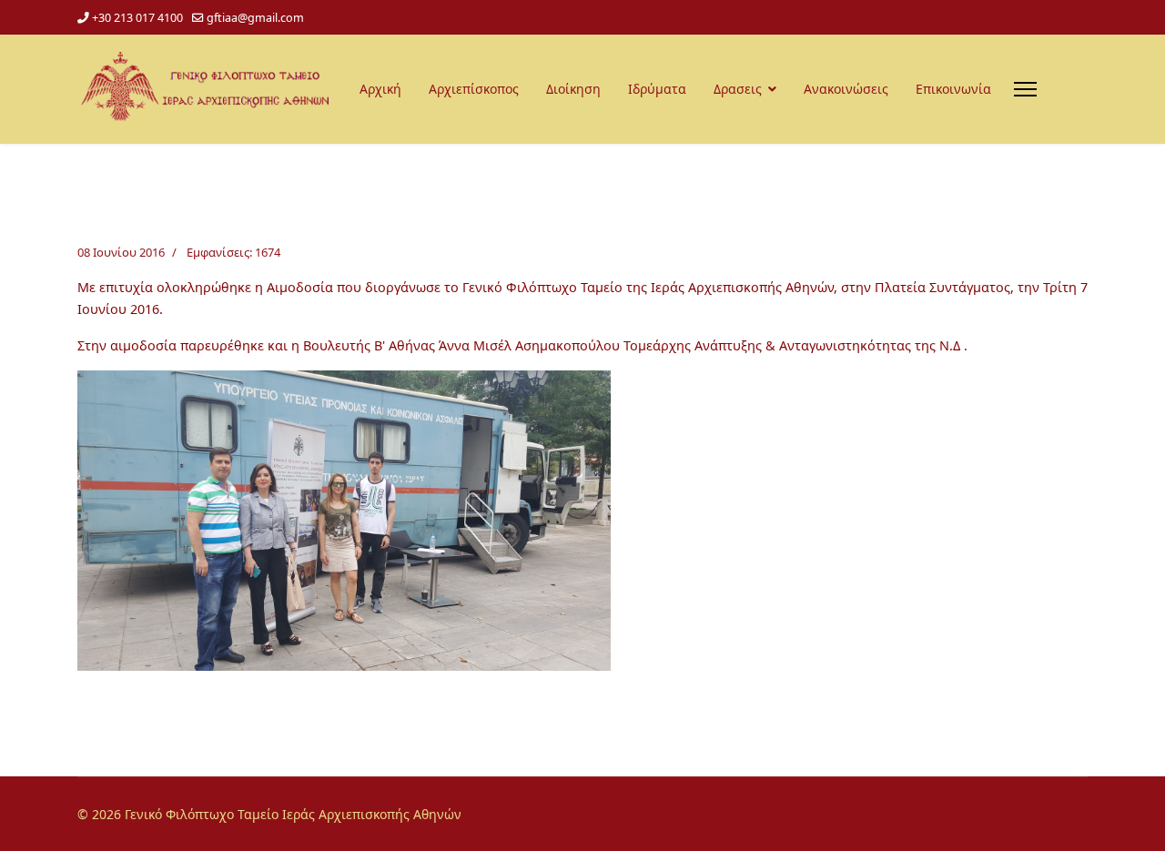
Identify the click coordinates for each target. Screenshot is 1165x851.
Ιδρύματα (657, 88)
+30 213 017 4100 (137, 17)
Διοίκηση (573, 88)
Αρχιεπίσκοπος (474, 88)
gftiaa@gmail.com (255, 17)
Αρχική (380, 88)
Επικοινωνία (953, 88)
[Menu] (1025, 89)
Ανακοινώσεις (846, 88)
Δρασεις (738, 88)
